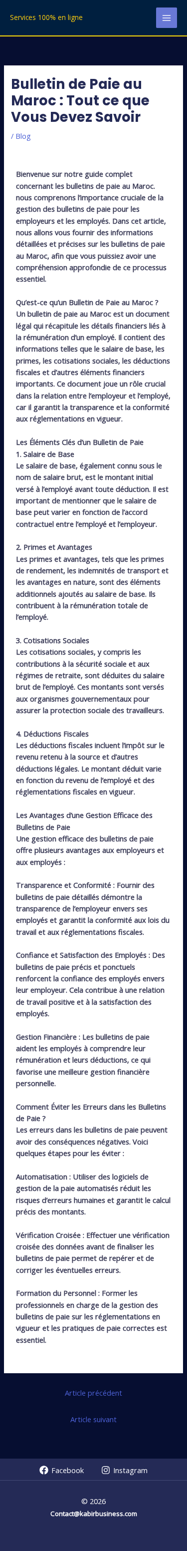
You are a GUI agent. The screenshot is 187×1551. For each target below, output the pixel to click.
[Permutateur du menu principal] (166, 17)
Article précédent (93, 1393)
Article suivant (93, 1419)
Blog (23, 136)
